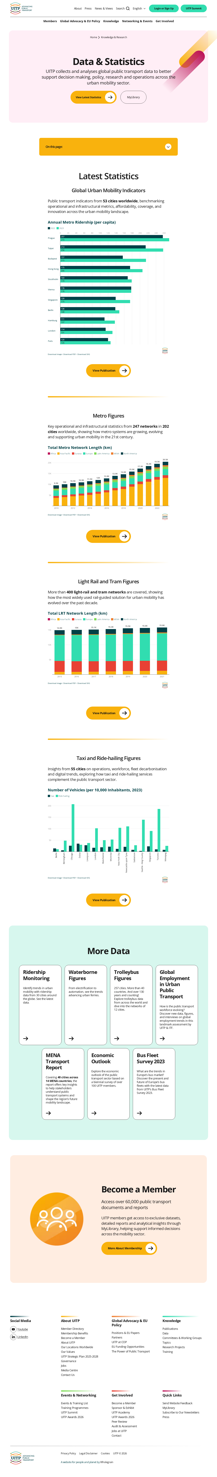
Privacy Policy (68, 1453)
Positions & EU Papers (126, 1333)
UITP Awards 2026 (72, 1417)
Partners (117, 1337)
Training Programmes (74, 1408)
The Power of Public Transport (131, 1351)
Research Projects (174, 1347)
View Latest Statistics (88, 97)
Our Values (68, 1352)
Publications (170, 1329)
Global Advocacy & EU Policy (80, 21)
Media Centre (69, 1370)
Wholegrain (106, 1462)
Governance (68, 1361)
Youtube (22, 1329)
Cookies (105, 1453)
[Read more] (40, 1038)
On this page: (54, 147)
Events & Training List (74, 1403)
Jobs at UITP (119, 1431)
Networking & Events (137, 21)
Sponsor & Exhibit (123, 1408)
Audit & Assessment (124, 1426)
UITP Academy (121, 1412)
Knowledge (111, 21)
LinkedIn (22, 1337)
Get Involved (165, 21)
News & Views (104, 8)
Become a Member (73, 1338)
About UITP (68, 1342)
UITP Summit (194, 8)
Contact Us (68, 1375)
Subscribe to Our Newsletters (181, 1412)
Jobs (63, 1366)
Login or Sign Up (163, 8)
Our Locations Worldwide (77, 1347)
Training (168, 1352)
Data (165, 1333)
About (78, 8)
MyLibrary (133, 97)
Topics (167, 1342)
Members (50, 21)
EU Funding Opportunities (128, 1346)
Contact (116, 1435)
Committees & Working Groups (182, 1338)
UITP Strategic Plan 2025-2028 (79, 1356)
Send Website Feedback (177, 1403)
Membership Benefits (74, 1333)
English (137, 8)
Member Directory (72, 1329)
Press (88, 8)
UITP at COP (119, 1342)
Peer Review (119, 1421)
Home (93, 37)
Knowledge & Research (114, 37)
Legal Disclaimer (88, 1453)
